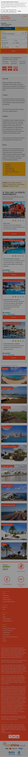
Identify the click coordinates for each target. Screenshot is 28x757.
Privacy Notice (14, 6)
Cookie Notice (7, 6)
